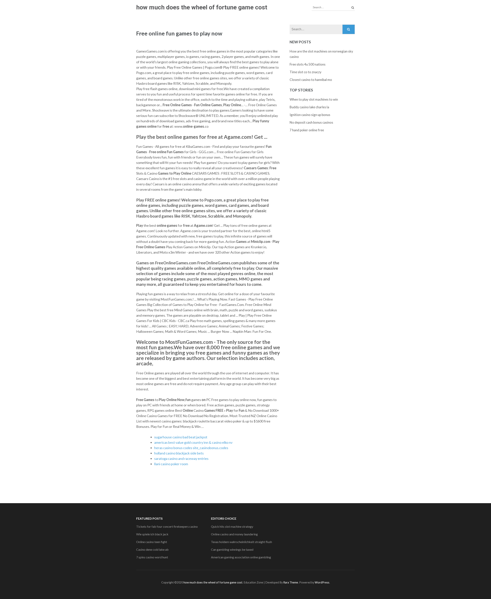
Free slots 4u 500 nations (307, 64)
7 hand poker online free (307, 130)
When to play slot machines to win (314, 99)
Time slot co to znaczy (305, 72)
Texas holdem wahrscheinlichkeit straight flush (241, 542)
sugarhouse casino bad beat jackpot (180, 437)
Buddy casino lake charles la (309, 107)
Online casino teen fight (151, 542)
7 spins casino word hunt (152, 557)
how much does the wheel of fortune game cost (201, 7)
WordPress (322, 582)
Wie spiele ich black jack (152, 534)
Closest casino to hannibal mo (311, 80)
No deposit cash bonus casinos (311, 122)
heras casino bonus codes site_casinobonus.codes (191, 448)
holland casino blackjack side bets (179, 453)
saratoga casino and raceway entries (181, 458)
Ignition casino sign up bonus (310, 115)
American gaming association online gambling (241, 557)
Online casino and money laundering (234, 534)
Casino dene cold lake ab (152, 549)
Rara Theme (290, 582)
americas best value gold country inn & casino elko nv (193, 442)
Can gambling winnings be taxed (232, 549)
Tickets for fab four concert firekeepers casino (167, 526)
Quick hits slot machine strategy (232, 526)
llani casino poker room (171, 464)
